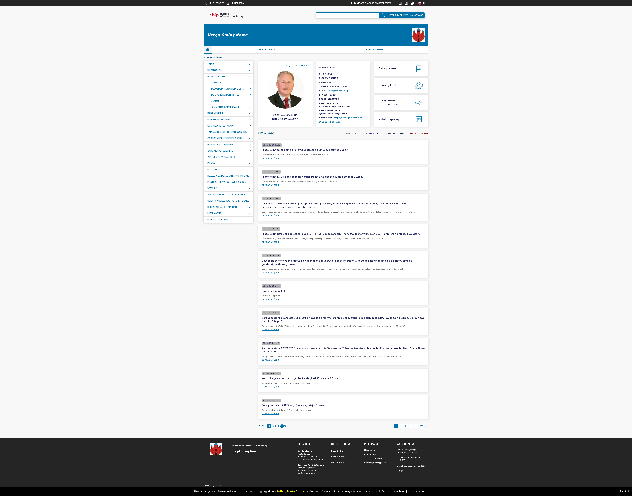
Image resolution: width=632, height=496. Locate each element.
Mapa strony (217, 3)
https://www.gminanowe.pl (348, 118)
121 (416, 426)
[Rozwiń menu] (249, 64)
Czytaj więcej (270, 158)
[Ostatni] (426, 426)
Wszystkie (352, 133)
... (411, 426)
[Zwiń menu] (249, 76)
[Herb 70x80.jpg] (418, 35)
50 (279, 426)
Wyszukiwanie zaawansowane (406, 15)
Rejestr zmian (370, 454)
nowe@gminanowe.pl (338, 91)
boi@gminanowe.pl (307, 473)
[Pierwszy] (391, 426)
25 (274, 426)
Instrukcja (238, 3)
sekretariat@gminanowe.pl (310, 459)
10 (269, 426)
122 (421, 426)
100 (284, 426)
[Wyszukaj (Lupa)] (383, 15)
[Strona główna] (208, 49)
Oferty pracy (419, 133)
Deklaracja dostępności (375, 463)
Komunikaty (374, 133)
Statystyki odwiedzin (374, 458)
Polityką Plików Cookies (290, 491)
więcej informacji (297, 66)
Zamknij (625, 491)
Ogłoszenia (396, 133)
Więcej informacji (330, 122)
